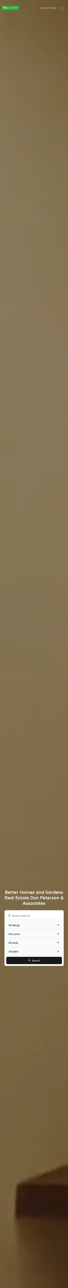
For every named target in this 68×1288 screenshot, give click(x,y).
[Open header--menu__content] (61, 8)
